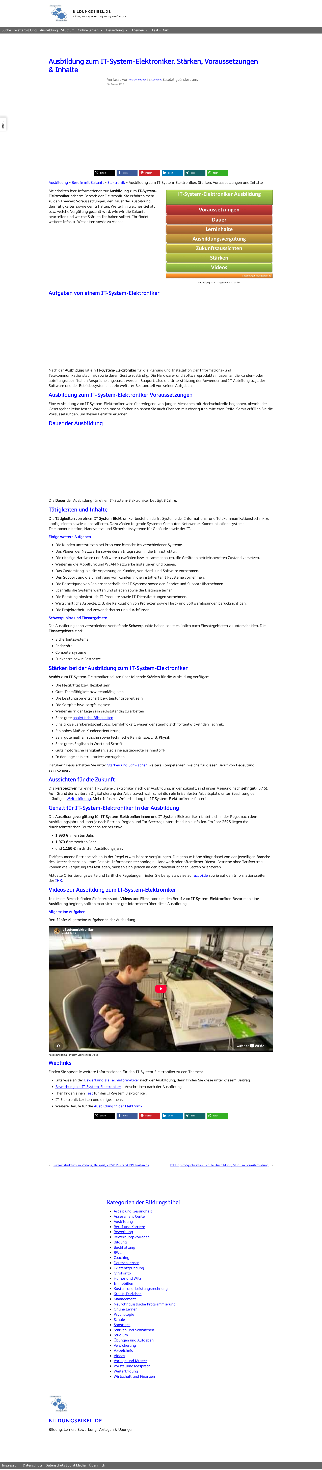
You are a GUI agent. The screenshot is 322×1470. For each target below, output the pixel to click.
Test (89, 1093)
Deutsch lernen (127, 1262)
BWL (118, 1252)
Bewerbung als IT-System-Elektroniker (88, 1086)
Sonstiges (122, 1324)
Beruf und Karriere (129, 1226)
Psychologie (124, 1314)
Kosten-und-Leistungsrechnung (141, 1288)
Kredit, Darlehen (128, 1293)
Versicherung (125, 1345)
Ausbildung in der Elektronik (118, 1106)
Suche (6, 30)
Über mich (97, 1465)
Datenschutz (32, 1465)
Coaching (121, 1257)
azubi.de (201, 875)
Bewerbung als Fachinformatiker (111, 1080)
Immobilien (123, 1283)
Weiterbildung (25, 30)
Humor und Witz (127, 1278)
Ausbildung (49, 30)
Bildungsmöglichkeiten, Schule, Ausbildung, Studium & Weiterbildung (219, 1165)
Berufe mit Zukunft (88, 182)
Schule (119, 1319)
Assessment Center (130, 1216)
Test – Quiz (160, 30)
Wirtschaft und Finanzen (134, 1376)
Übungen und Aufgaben (134, 1340)
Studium (67, 30)
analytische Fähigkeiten (93, 717)
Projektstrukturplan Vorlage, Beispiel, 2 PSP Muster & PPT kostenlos (101, 1165)
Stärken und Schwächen (127, 765)
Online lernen (88, 30)
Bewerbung (115, 30)
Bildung (120, 1242)
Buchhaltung (124, 1247)
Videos (119, 1355)
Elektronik (116, 182)
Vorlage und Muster (130, 1360)
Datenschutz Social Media (65, 1465)
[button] (104, 173)
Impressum (10, 1465)
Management (125, 1298)
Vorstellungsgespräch (132, 1365)
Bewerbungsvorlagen (132, 1236)
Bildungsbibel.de (92, 11)
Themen (137, 30)
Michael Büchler (137, 79)
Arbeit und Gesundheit (133, 1211)
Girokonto (122, 1273)
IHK (58, 880)
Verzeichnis (123, 1350)
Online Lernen (126, 1309)
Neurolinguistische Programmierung (145, 1304)
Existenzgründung (129, 1267)
